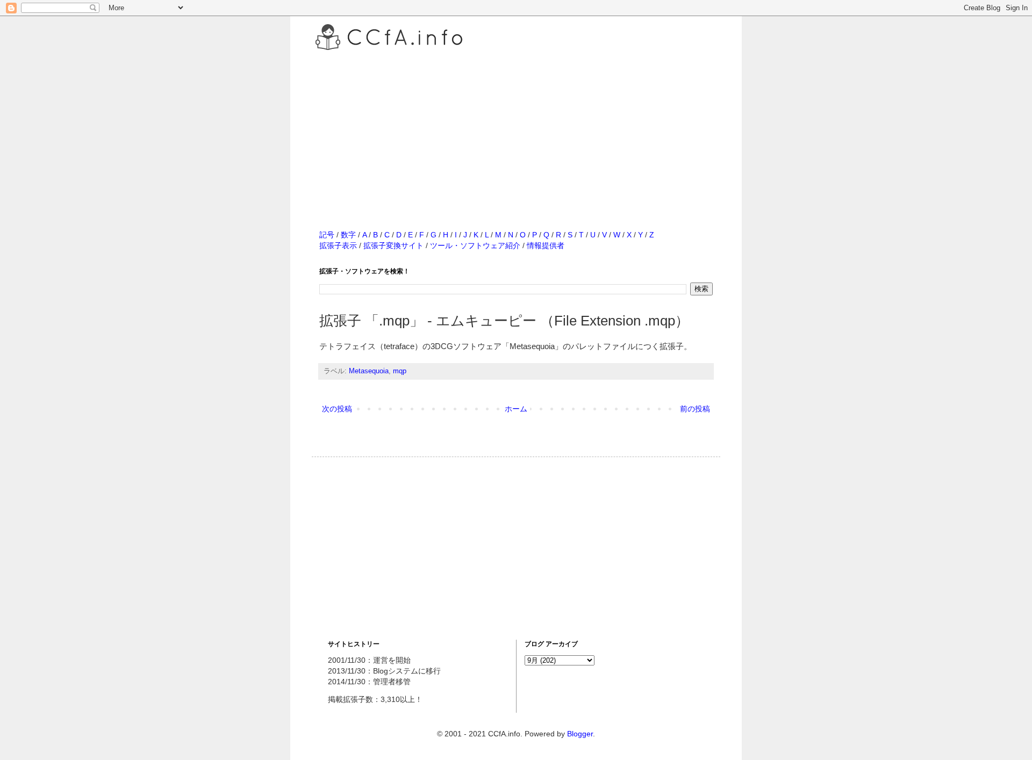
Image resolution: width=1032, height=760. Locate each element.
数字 (348, 234)
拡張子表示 (338, 245)
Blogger (580, 733)
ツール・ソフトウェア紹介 (475, 245)
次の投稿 (337, 408)
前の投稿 (695, 408)
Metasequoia (369, 371)
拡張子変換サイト (393, 245)
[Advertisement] (516, 128)
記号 (326, 234)
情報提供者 (545, 245)
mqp (399, 371)
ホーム (516, 408)
